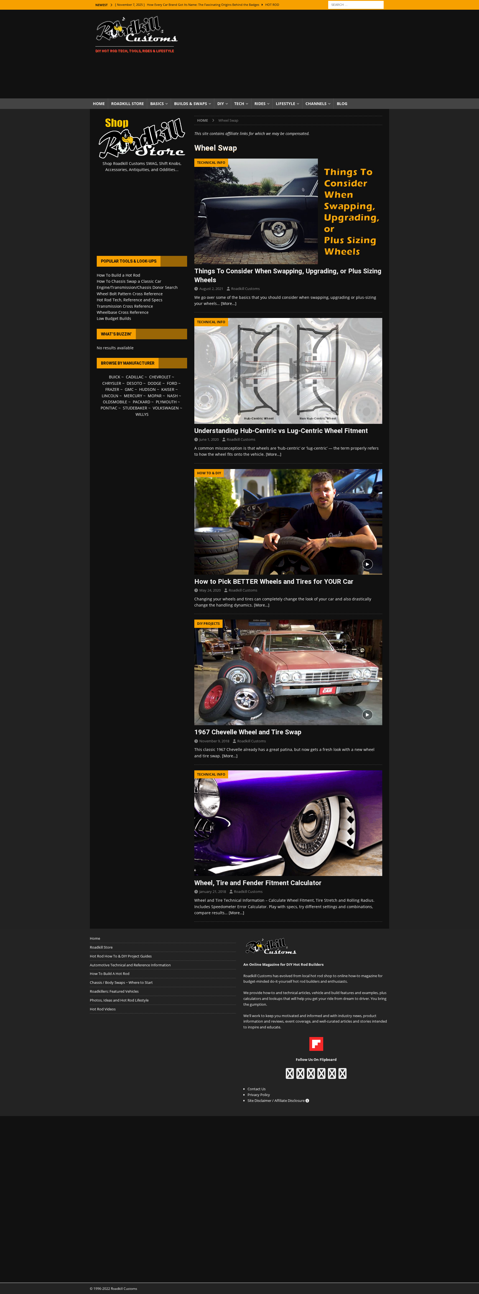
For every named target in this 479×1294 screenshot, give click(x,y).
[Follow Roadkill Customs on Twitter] (332, 1076)
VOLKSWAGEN (166, 408)
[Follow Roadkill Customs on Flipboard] (316, 1047)
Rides (260, 103)
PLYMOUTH (166, 401)
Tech (239, 103)
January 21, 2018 (212, 891)
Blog (342, 103)
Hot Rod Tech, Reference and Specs (129, 299)
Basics (157, 103)
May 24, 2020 (210, 590)
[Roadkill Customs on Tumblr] (321, 1076)
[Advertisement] (288, 54)
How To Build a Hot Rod (118, 275)
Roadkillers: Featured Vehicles (114, 991)
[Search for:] (356, 4)
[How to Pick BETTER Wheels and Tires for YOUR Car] (288, 522)
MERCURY (133, 395)
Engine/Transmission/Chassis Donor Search (137, 287)
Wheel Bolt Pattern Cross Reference (130, 293)
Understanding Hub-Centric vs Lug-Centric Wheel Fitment (281, 431)
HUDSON (147, 389)
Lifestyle (285, 103)
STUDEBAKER (135, 408)
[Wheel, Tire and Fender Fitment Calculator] (288, 823)
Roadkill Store (127, 103)
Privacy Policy (259, 1094)
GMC (129, 389)
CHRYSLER (111, 383)
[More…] (228, 303)
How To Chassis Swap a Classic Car (129, 281)
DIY (220, 103)
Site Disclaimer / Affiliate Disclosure (276, 1100)
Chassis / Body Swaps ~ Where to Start (121, 982)
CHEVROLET (160, 376)
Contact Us (257, 1088)
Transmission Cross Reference (125, 306)
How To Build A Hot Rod (109, 973)
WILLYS (142, 414)
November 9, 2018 (214, 740)
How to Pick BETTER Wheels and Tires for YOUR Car (273, 581)
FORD (172, 383)
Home (99, 103)
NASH (172, 395)
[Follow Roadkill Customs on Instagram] (300, 1076)
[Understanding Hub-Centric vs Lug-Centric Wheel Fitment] (288, 371)
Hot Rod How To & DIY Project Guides (121, 956)
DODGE (154, 383)
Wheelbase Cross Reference (123, 312)
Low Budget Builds (114, 318)
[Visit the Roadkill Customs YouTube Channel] (342, 1076)
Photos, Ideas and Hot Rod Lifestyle (119, 1000)
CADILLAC (135, 376)
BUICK (114, 376)
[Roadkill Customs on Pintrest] (311, 1076)
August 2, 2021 (211, 288)
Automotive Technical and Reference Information (130, 964)
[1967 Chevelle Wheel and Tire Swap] (288, 672)
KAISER (167, 389)
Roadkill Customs (245, 288)
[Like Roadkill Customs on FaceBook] (290, 1076)
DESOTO (134, 383)
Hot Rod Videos (103, 1009)
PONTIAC (109, 408)
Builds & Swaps (190, 103)
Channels (316, 103)
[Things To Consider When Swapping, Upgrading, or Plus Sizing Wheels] (288, 211)
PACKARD (141, 401)
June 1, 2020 (209, 439)
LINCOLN (110, 395)
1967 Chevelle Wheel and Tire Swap (247, 732)
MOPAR (155, 395)
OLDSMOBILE (115, 401)
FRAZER (112, 389)
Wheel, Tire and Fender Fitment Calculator (258, 883)
